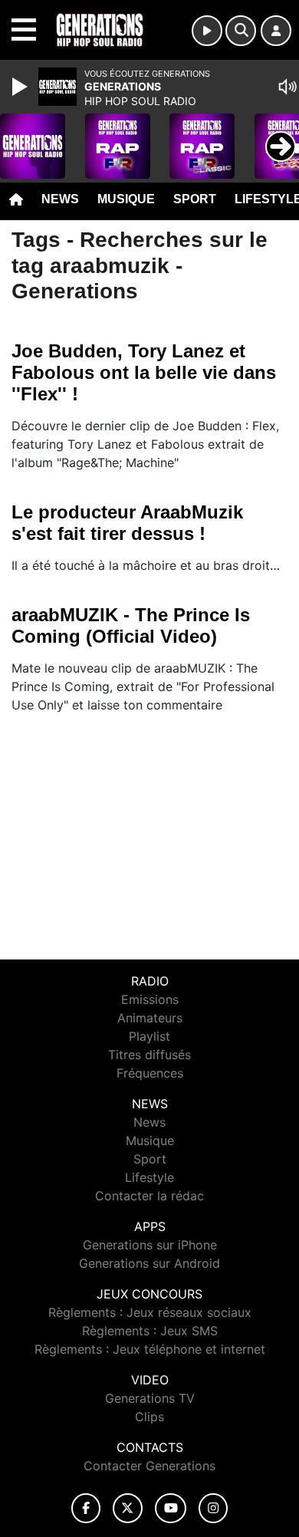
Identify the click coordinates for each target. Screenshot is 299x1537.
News (60, 199)
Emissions (150, 999)
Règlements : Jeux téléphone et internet (149, 1349)
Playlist (149, 1036)
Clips (149, 1416)
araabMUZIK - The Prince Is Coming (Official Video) (131, 625)
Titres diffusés (149, 1054)
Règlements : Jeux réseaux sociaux (149, 1312)
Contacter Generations (149, 1465)
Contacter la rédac (149, 1195)
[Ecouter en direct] (207, 30)
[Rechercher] (240, 30)
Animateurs (149, 1017)
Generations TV (150, 1398)
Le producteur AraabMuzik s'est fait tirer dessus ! (127, 523)
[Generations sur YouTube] (170, 1508)
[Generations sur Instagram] (213, 1508)
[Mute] (287, 86)
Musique (126, 199)
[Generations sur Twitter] (128, 1508)
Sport (194, 199)
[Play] (21, 86)
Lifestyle (149, 1177)
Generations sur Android (149, 1263)
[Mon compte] (276, 30)
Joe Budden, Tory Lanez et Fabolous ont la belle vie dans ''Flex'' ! (144, 372)
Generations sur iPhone (150, 1244)
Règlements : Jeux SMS (150, 1330)
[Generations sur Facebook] (85, 1508)
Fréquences (150, 1073)
